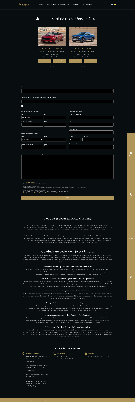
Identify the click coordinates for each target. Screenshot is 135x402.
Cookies (122, 400)
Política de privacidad (112, 400)
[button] (44, 61)
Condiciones (101, 400)
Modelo (23, 87)
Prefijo (71, 136)
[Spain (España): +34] (71, 139)
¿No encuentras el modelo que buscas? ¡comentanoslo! (38, 97)
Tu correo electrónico (76, 144)
